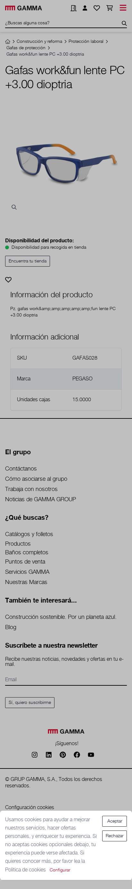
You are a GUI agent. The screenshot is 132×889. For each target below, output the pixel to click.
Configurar (60, 870)
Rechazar (114, 836)
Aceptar (114, 821)
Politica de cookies (26, 870)
